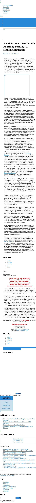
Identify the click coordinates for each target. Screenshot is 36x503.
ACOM (6, 403)
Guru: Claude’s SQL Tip (9, 466)
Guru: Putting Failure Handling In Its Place (14, 452)
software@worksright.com (22, 329)
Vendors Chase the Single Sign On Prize (14, 425)
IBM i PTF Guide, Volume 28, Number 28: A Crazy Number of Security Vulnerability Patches (19, 456)
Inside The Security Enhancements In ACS (14, 454)
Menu (1, 16)
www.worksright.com (22, 330)
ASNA (6, 402)
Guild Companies (6, 405)
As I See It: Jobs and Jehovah (11, 347)
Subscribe (6, 7)
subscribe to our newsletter (7, 475)
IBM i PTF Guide (8, 488)
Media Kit (6, 8)
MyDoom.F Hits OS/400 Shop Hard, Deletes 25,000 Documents (19, 348)
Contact (5, 13)
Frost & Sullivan (8, 241)
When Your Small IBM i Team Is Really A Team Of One (18, 451)
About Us (6, 11)
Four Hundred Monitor (9, 486)
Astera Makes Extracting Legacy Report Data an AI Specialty (19, 467)
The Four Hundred (8, 5)
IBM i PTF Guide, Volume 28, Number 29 (14, 458)
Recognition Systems (9, 173)
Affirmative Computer (6, 408)
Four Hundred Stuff (18, 440)
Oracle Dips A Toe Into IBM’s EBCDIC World (15, 449)
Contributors (6, 10)
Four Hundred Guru (18, 442)
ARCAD (6, 406)
